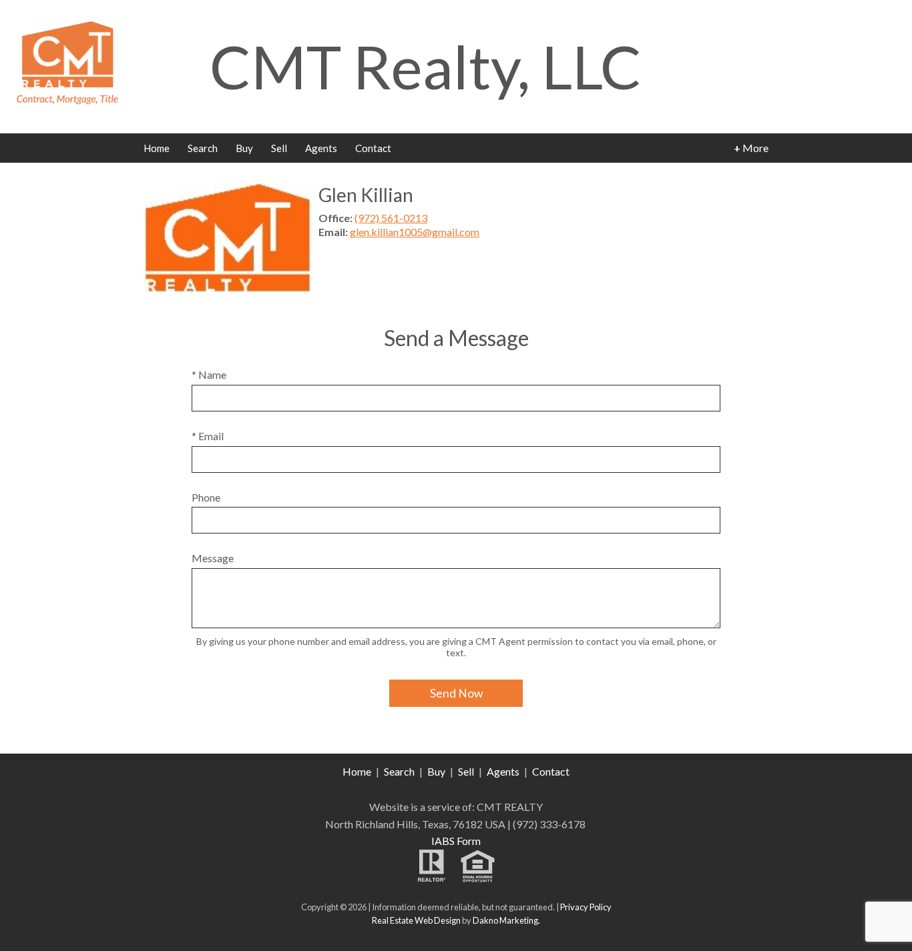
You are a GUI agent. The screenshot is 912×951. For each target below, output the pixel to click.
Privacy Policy (586, 907)
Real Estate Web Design (416, 920)
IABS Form (456, 840)
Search (203, 148)
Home (157, 148)
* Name (209, 374)
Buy (244, 148)
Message (213, 558)
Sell (279, 148)
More (751, 147)
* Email (208, 435)
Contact (373, 148)
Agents (321, 148)
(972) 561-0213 (391, 217)
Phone (206, 497)
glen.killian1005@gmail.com (414, 231)
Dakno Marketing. (506, 920)
